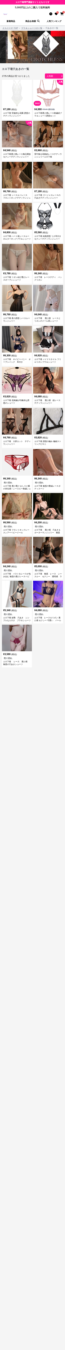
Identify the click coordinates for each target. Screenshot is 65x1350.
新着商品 (11, 21)
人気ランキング (54, 21)
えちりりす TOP (10, 28)
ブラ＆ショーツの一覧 (31, 28)
